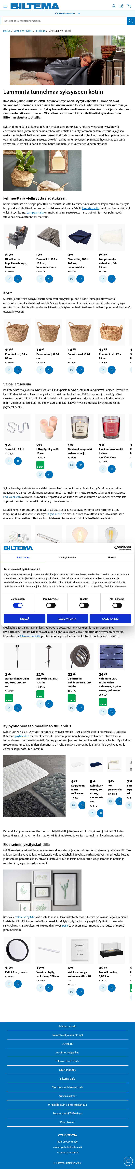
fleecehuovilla (90, 208)
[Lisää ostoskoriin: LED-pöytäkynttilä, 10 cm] (49, 474)
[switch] (51, 605)
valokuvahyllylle (25, 917)
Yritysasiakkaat (67, 1096)
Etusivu (7, 30)
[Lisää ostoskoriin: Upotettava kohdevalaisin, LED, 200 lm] (80, 708)
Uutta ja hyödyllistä (23, 30)
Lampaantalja (35, 212)
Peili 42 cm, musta (16, 972)
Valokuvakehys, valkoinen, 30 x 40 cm (79, 976)
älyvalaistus (55, 514)
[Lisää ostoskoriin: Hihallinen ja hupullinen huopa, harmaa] (18, 279)
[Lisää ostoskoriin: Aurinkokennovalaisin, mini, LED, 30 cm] (18, 708)
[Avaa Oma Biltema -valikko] (114, 6)
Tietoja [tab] (112, 557)
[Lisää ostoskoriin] (9, 279)
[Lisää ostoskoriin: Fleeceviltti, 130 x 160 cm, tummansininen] (80, 279)
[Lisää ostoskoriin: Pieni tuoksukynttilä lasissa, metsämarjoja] (112, 469)
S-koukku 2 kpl (14, 449)
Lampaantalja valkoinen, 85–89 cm (108, 263)
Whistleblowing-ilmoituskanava (67, 1105)
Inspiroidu (41, 30)
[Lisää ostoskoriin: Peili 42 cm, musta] (18, 984)
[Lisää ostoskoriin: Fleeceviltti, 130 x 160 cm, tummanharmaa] (49, 279)
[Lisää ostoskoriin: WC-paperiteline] (119, 801)
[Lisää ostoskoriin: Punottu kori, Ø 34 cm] (49, 370)
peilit (65, 925)
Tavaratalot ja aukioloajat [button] (67, 1035)
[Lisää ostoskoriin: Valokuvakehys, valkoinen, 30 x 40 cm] (80, 992)
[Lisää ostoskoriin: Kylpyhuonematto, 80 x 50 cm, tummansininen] (101, 813)
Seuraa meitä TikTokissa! (67, 1113)
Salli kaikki (110, 618)
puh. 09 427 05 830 (67, 1141)
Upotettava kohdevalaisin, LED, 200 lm (80, 682)
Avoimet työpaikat (67, 1052)
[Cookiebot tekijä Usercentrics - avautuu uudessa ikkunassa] (116, 548)
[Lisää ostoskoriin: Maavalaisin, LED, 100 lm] (49, 704)
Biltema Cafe (67, 1078)
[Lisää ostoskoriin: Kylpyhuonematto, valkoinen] (82, 805)
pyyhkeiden (22, 736)
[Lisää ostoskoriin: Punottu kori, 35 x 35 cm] (18, 370)
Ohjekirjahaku (67, 1070)
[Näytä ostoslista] (121, 6)
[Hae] (131, 21)
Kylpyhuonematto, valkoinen (78, 789)
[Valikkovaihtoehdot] (5, 6)
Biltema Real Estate (67, 1061)
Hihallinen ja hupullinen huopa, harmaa (16, 263)
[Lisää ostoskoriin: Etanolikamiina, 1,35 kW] (112, 988)
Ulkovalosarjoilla (30, 636)
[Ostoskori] (129, 6)
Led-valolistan (12, 497)
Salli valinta (67, 618)
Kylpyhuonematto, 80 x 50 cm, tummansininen (97, 793)
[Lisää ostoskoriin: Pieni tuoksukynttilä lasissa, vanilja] (80, 465)
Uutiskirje (67, 1044)
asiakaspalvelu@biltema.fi (67, 1147)
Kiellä (24, 618)
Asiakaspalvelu (67, 1026)
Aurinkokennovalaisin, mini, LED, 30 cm (17, 682)
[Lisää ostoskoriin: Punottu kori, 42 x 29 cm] (112, 370)
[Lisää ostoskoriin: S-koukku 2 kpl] (18, 461)
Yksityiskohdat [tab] (67, 557)
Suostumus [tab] (23, 557)
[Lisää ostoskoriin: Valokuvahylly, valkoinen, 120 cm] (49, 988)
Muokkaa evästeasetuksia (67, 1087)
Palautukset (67, 1122)
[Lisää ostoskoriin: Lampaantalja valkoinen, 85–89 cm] (112, 279)
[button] (67, 13)
